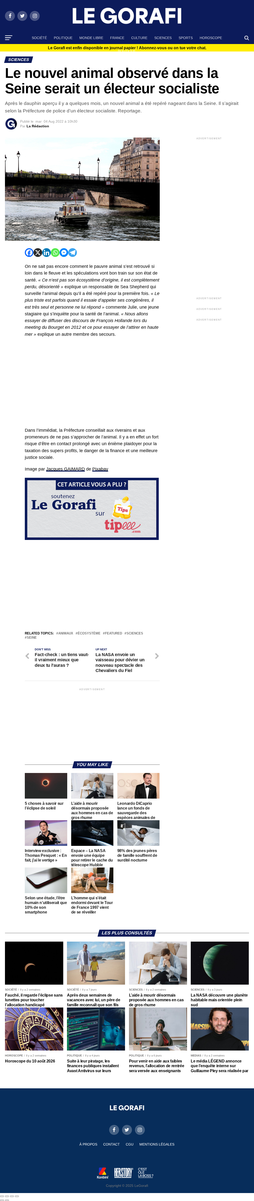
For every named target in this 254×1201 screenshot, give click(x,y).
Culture (139, 38)
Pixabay (100, 469)
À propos (88, 1144)
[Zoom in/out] (17, 1196)
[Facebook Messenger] (64, 252)
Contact (111, 1144)
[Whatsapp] (55, 252)
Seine (32, 637)
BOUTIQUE (127, 51)
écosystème (89, 633)
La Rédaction (38, 126)
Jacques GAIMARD (65, 469)
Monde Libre (91, 38)
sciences (135, 633)
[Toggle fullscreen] (12, 1196)
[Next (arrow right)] (7, 1200)
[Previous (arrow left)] (2, 1200)
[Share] (7, 1196)
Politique (63, 38)
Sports (186, 38)
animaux (65, 633)
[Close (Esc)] (2, 1196)
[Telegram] (72, 252)
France (117, 38)
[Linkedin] (46, 252)
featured (113, 633)
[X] (37, 252)
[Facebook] (29, 252)
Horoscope (211, 38)
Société (39, 38)
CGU (129, 1144)
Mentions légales (156, 1144)
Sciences (163, 38)
